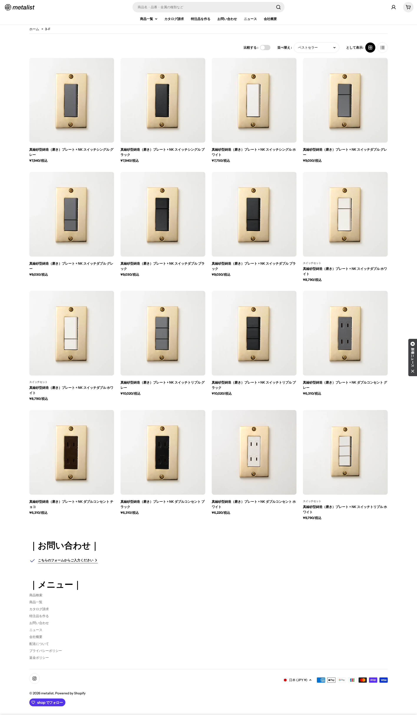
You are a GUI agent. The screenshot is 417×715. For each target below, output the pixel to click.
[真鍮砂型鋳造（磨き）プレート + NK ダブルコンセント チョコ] (71, 452)
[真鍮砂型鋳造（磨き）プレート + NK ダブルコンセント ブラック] (163, 452)
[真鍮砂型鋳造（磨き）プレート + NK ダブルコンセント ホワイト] (254, 452)
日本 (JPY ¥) (298, 680)
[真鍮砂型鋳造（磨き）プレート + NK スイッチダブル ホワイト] (345, 214)
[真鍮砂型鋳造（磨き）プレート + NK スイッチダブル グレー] (345, 100)
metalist (47, 693)
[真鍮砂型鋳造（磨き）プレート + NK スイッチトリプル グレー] (163, 333)
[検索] (278, 7)
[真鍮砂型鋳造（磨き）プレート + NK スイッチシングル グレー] (71, 100)
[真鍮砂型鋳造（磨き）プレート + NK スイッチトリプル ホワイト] (345, 452)
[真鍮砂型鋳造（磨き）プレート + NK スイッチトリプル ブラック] (254, 333)
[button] (412, 357)
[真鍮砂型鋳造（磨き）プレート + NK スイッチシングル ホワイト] (254, 100)
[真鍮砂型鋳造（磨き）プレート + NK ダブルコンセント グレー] (345, 333)
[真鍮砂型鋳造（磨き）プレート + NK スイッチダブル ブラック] (163, 214)
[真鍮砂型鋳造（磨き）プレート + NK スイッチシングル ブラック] (163, 100)
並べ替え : (284, 47)
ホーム (34, 29)
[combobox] (208, 7)
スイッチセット (312, 263)
